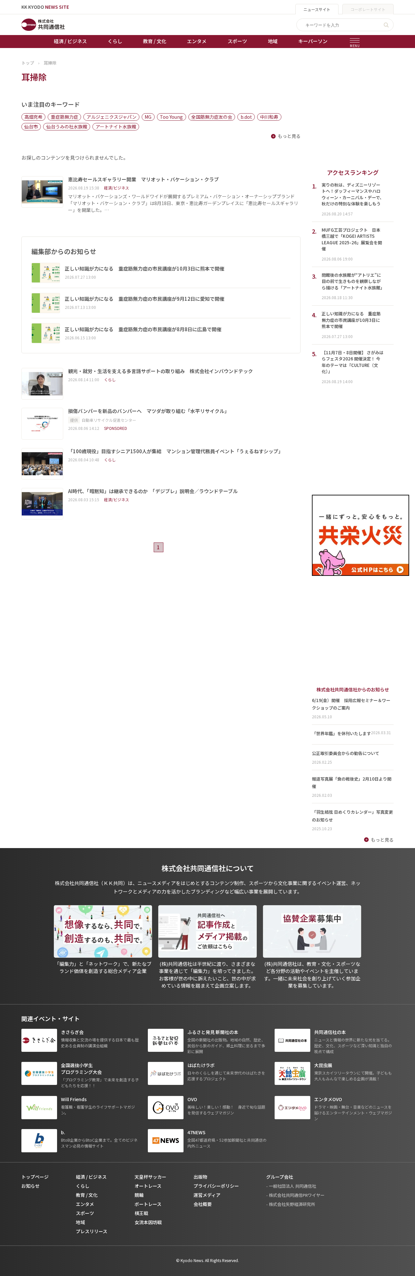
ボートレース (148, 1204)
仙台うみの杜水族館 (66, 126)
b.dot (246, 117)
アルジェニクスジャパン (111, 117)
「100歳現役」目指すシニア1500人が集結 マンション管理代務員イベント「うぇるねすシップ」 (175, 451)
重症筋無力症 (64, 117)
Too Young (171, 117)
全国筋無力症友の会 (211, 117)
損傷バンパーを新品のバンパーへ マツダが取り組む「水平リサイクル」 (148, 411)
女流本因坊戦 (148, 1222)
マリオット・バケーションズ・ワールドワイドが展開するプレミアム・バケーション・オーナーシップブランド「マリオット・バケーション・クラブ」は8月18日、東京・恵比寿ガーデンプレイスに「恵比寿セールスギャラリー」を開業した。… (183, 203)
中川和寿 (269, 117)
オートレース (148, 1186)
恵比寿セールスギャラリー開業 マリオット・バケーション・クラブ (143, 179)
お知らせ (30, 1186)
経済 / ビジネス (70, 41)
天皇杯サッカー (150, 1176)
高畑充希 (33, 117)
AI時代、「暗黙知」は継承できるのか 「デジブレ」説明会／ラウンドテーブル (153, 491)
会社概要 (203, 1204)
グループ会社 (279, 1176)
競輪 (139, 1195)
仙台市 (31, 126)
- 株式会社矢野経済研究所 (290, 1204)
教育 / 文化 (154, 41)
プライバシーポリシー (216, 1186)
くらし (115, 41)
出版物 (200, 1176)
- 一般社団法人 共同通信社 (291, 1186)
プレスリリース (91, 1231)
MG (148, 117)
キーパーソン (312, 41)
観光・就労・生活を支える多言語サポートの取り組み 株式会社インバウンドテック (160, 371)
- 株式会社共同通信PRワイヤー (295, 1195)
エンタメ (197, 41)
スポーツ (237, 41)
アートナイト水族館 (116, 126)
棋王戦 (141, 1213)
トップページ (35, 1176)
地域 (273, 41)
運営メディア (207, 1195)
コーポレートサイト (367, 9)
